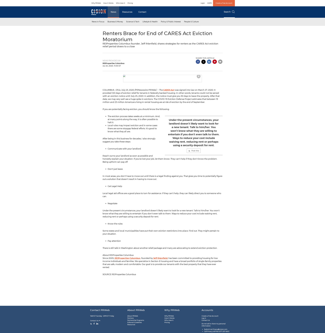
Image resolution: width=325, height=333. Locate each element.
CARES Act (168, 90)
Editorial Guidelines (134, 322)
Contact (142, 12)
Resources (127, 12)
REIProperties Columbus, (128, 258)
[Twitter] (91, 323)
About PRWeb (132, 316)
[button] (162, 76)
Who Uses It (120, 3)
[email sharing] (220, 62)
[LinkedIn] (97, 323)
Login (203, 3)
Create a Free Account (224, 3)
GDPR (209, 3)
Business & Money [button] (115, 22)
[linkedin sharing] (209, 62)
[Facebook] (94, 323)
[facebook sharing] (198, 62)
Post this (195, 151)
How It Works (108, 3)
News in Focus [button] (98, 22)
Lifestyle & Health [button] (150, 22)
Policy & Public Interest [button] (171, 22)
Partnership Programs (135, 320)
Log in (204, 318)
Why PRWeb (96, 3)
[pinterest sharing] (215, 62)
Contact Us (94, 321)
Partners (130, 318)
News (113, 12)
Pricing (130, 3)
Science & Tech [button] (132, 22)
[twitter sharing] (203, 62)
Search (227, 12)
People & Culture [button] (191, 22)
